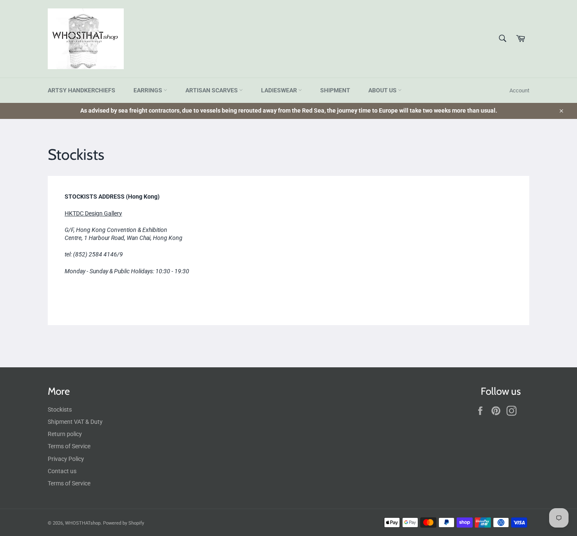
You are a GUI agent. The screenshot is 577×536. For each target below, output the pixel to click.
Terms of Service (69, 446)
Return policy (65, 434)
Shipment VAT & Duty (75, 421)
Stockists (60, 409)
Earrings (148, 90)
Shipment (335, 90)
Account (519, 90)
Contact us (62, 471)
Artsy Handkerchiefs (81, 90)
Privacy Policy (66, 458)
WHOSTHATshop (83, 523)
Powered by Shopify (123, 523)
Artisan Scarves (212, 90)
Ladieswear (279, 90)
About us (383, 90)
